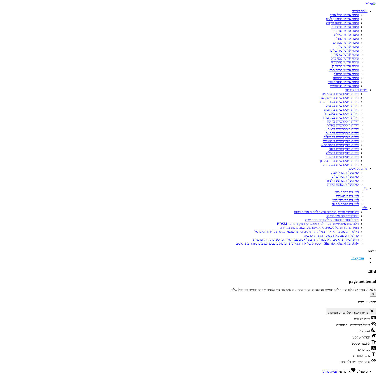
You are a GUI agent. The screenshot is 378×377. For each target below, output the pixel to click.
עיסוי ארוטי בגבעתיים (344, 86)
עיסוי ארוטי (360, 11)
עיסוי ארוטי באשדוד (345, 54)
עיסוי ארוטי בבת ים (346, 42)
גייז (366, 188)
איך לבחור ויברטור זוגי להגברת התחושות (332, 220)
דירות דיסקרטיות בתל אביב (340, 94)
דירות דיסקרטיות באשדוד (341, 113)
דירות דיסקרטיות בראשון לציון (338, 98)
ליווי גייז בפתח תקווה (345, 204)
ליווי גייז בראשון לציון (345, 200)
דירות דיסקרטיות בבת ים (342, 133)
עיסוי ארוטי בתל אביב (344, 15)
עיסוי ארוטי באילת (346, 35)
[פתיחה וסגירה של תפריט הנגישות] (373, 294)
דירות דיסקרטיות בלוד (344, 149)
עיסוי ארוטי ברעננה (346, 78)
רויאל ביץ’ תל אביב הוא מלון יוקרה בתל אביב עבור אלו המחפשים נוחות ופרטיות (306, 239)
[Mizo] (371, 3)
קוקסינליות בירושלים (345, 176)
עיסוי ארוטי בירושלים (344, 50)
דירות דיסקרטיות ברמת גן (342, 129)
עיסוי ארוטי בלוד (348, 46)
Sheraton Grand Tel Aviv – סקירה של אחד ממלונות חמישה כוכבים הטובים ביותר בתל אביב (297, 243)
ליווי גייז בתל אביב (347, 192)
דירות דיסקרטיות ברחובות (341, 109)
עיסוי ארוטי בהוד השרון (343, 82)
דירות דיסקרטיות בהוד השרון (339, 161)
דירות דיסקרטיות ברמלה (342, 153)
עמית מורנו (329, 371)
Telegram (357, 258)
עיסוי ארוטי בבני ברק (345, 58)
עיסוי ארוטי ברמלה (346, 74)
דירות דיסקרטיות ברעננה (342, 157)
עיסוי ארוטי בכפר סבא (344, 70)
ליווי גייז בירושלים (347, 196)
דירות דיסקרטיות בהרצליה (341, 137)
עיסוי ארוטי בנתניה (346, 31)
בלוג (365, 208)
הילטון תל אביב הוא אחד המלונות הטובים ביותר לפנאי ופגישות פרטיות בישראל (306, 231)
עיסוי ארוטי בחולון (347, 38)
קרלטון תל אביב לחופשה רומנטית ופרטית (331, 235)
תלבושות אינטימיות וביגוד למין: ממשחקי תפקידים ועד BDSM (318, 224)
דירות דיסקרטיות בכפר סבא (340, 145)
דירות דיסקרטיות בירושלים (341, 141)
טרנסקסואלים (358, 168)
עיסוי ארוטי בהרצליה (345, 62)
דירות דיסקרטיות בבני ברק (341, 117)
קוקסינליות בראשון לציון (343, 180)
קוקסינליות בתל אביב (345, 172)
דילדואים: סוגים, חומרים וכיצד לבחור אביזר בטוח (326, 212)
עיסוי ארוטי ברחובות (345, 27)
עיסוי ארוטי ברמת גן (345, 66)
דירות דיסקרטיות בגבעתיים (340, 165)
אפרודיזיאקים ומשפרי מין (342, 216)
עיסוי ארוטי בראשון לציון (342, 19)
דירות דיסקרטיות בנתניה (342, 105)
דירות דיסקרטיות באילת (343, 125)
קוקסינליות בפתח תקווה (343, 184)
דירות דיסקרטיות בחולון (343, 121)
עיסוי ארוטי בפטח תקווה (342, 23)
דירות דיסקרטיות (356, 90)
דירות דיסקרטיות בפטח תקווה (339, 101)
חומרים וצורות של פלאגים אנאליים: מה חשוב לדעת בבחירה (319, 228)
